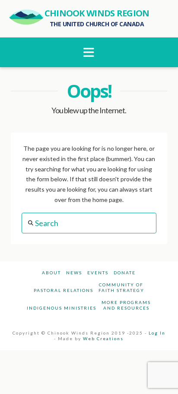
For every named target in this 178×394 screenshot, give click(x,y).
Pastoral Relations (63, 290)
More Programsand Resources (126, 305)
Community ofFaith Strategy (121, 287)
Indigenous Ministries (61, 307)
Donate (125, 272)
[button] (89, 52)
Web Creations (103, 338)
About (51, 272)
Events (97, 272)
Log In (157, 332)
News (74, 272)
